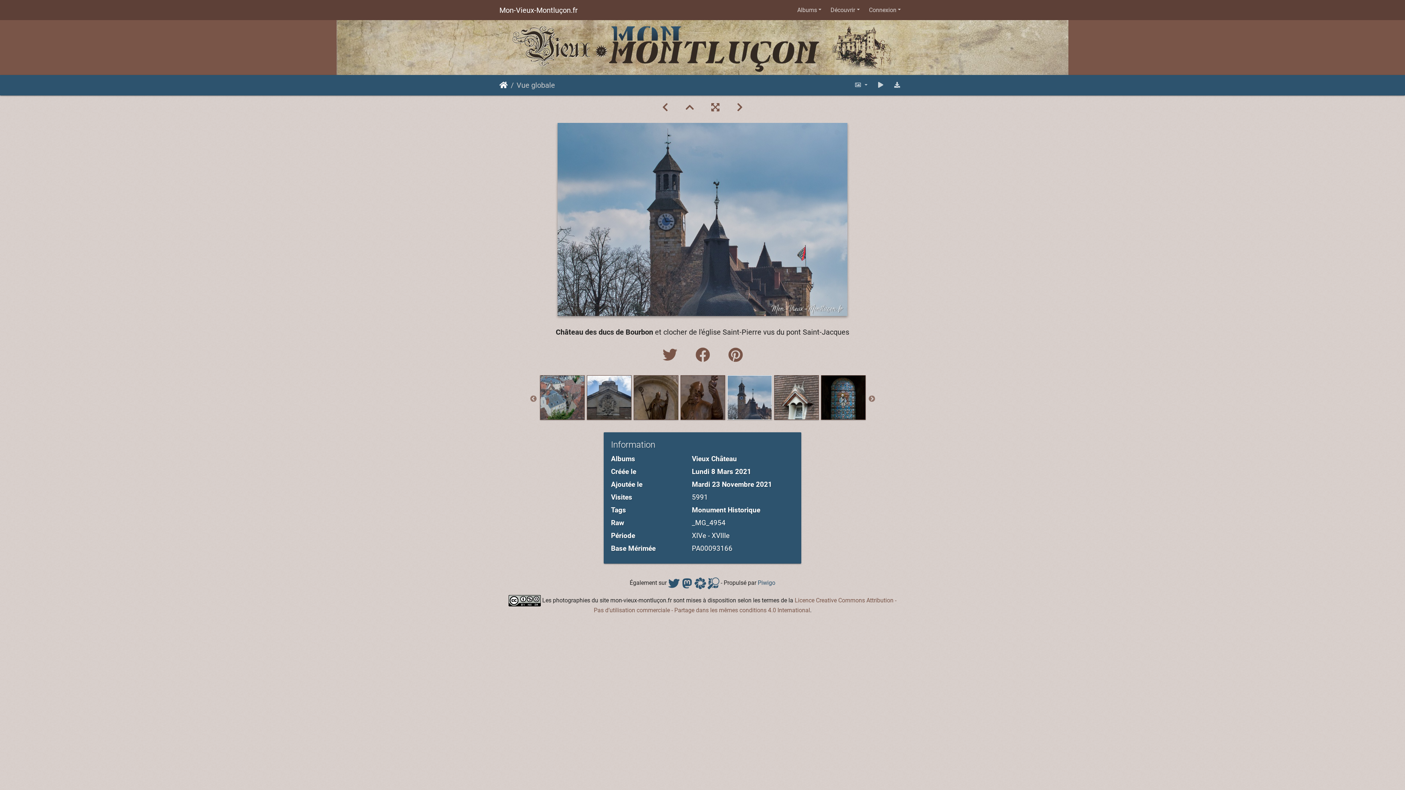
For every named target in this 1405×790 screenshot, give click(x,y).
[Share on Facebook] (704, 355)
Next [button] (872, 399)
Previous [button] (533, 399)
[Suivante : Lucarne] (740, 107)
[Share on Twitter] (671, 355)
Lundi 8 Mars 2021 (721, 471)
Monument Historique (726, 510)
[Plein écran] (715, 107)
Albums (807, 10)
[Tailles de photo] (861, 85)
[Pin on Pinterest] (735, 355)
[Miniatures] (689, 107)
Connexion (882, 10)
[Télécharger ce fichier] (897, 85)
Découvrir (843, 10)
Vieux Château (714, 459)
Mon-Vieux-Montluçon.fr (538, 10)
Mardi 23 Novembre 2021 (732, 484)
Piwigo (766, 583)
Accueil (503, 85)
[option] (562, 397)
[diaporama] (880, 85)
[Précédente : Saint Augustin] (665, 107)
